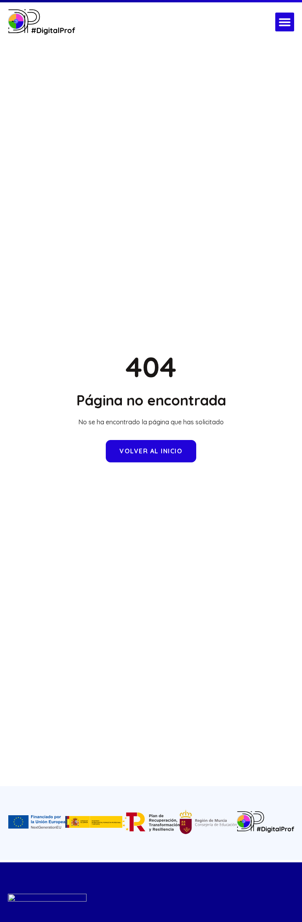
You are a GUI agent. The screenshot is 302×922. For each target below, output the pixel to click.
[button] (284, 22)
